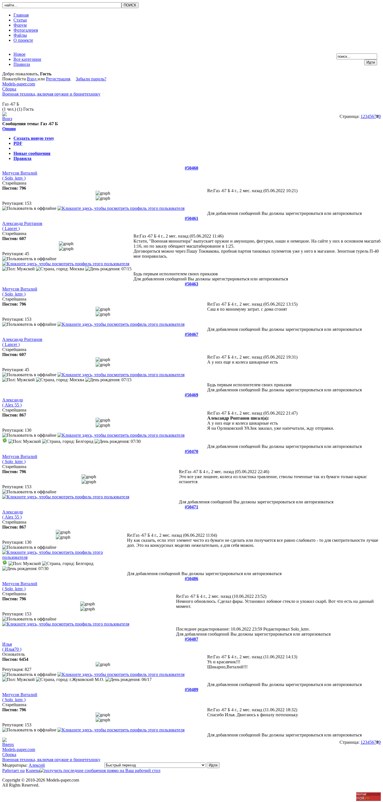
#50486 (191, 578)
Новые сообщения (31, 153)
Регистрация (58, 78)
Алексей (37, 765)
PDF (17, 143)
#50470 (191, 451)
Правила (22, 158)
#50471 (191, 507)
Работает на (13, 770)
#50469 (191, 394)
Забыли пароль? (91, 78)
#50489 (191, 689)
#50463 (191, 284)
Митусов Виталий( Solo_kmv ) (19, 175)
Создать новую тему (33, 138)
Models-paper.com (18, 84)
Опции (9, 128)
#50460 (191, 168)
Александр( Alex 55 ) (12, 402)
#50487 (191, 639)
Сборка (9, 89)
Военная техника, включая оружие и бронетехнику (51, 94)
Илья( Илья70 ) (11, 647)
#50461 (191, 218)
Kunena (33, 770)
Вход (32, 78)
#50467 (191, 334)
